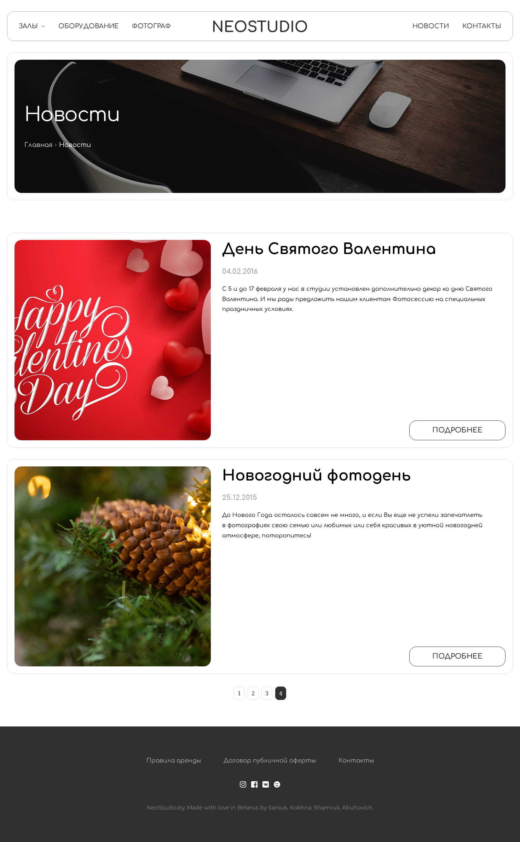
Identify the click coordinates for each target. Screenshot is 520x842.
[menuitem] (32, 26)
